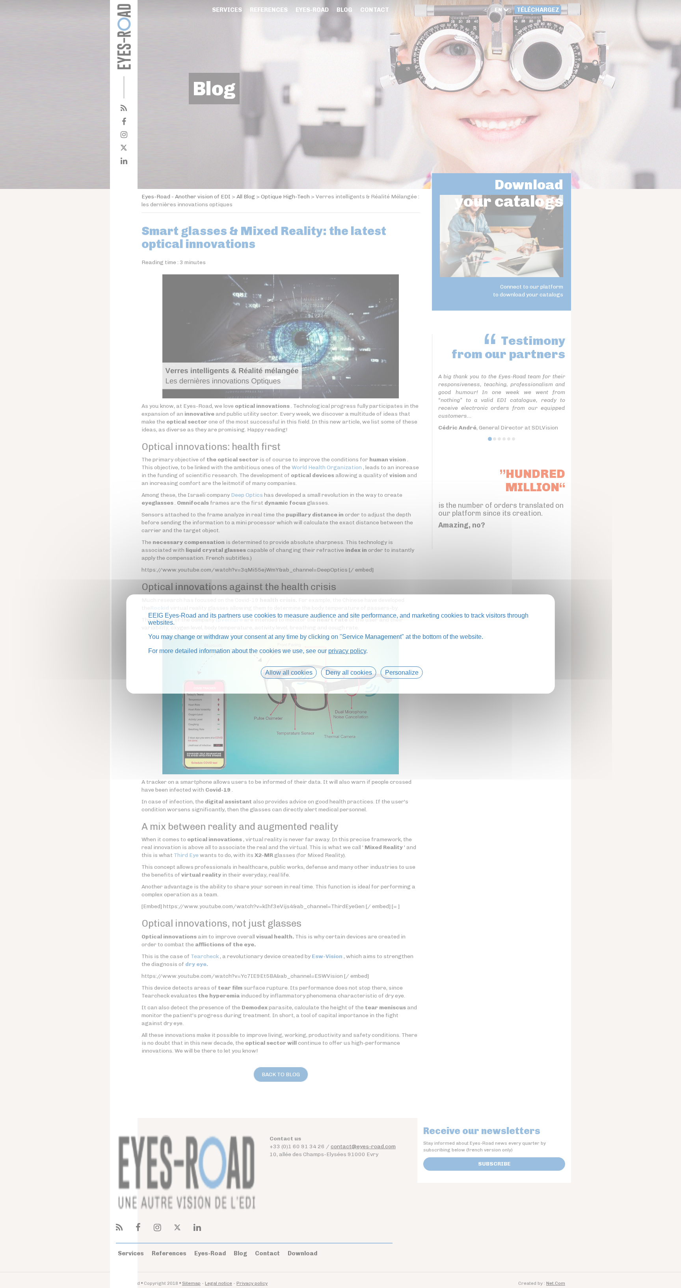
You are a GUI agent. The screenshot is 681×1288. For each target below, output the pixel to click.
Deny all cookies (349, 672)
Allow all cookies (289, 672)
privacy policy (347, 651)
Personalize (402, 672)
